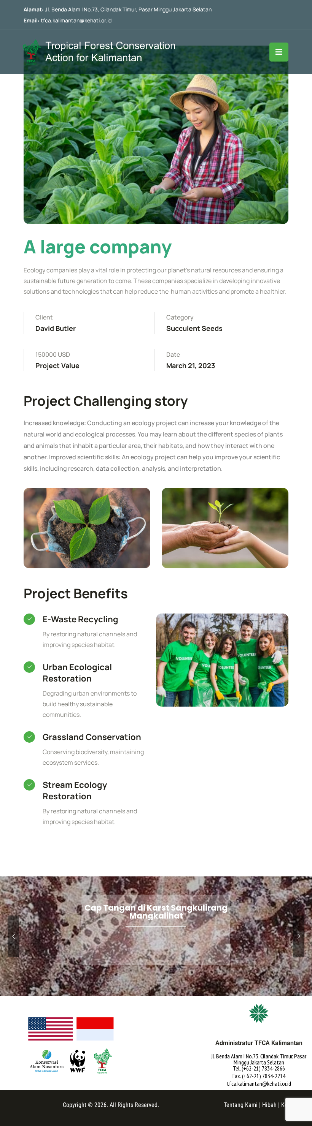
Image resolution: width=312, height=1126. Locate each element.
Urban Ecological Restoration (77, 672)
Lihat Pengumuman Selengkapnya (155, 960)
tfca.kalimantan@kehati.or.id (76, 20)
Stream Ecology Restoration (75, 790)
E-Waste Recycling (80, 619)
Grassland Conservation (92, 737)
